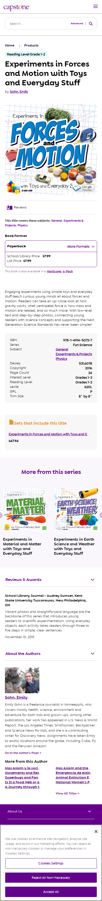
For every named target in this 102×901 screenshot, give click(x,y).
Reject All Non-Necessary (51, 877)
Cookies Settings (50, 863)
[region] (51, 863)
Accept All (51, 892)
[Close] (96, 831)
